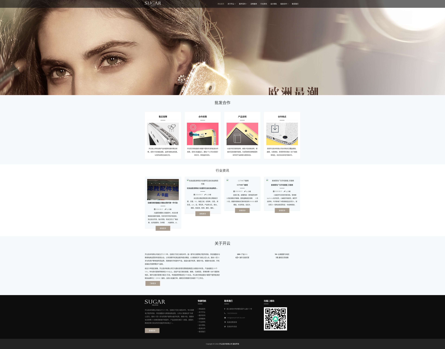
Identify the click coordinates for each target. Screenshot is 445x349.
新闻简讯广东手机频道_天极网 (282, 185)
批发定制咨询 (232, 322)
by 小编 (168, 209)
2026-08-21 (159, 209)
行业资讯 (264, 4)
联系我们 (295, 4)
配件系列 (242, 4)
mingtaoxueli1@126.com (236, 318)
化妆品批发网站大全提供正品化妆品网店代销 (203, 188)
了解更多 (152, 283)
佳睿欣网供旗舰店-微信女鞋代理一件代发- (163, 203)
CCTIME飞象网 (242, 185)
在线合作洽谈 (232, 326)
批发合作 (283, 4)
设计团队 (273, 4)
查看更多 (163, 228)
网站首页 (221, 4)
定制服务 (254, 4)
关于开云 (231, 4)
